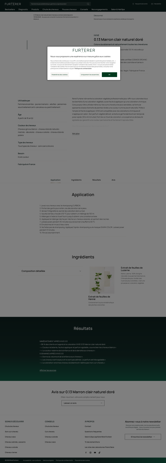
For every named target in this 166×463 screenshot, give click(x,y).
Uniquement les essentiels (90, 74)
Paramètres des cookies (60, 74)
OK (109, 74)
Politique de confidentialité (83, 68)
